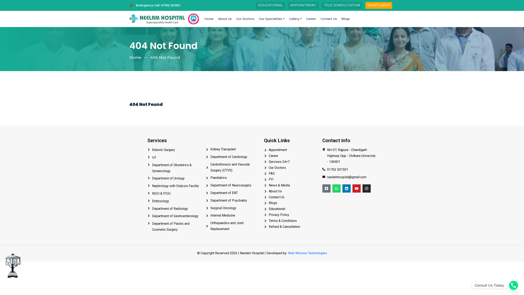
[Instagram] (367, 188)
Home (208, 19)
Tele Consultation (342, 5)
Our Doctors (245, 19)
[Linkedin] (346, 188)
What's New (378, 5)
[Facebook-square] (326, 188)
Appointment (303, 5)
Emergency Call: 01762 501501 (158, 5)
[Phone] (513, 285)
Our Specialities (270, 19)
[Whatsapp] (336, 188)
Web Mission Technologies (307, 253)
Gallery (294, 19)
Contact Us (329, 19)
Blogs (345, 19)
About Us (225, 19)
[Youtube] (356, 188)
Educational (270, 5)
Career (311, 19)
